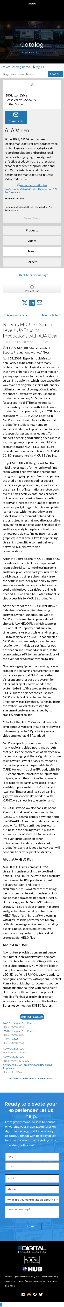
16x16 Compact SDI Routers (19, 1022)
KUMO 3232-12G (13, 1056)
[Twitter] (41, 1294)
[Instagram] (29, 1294)
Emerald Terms (14, 1078)
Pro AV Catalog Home (16, 67)
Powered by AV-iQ (46, 1078)
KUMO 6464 (10, 1038)
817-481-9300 (40, 1281)
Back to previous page (33, 275)
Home (25, 52)
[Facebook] (35, 1294)
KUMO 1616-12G (13, 1048)
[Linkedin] (23, 1294)
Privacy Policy (29, 1078)
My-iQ (39, 67)
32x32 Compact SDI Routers (19, 1030)
